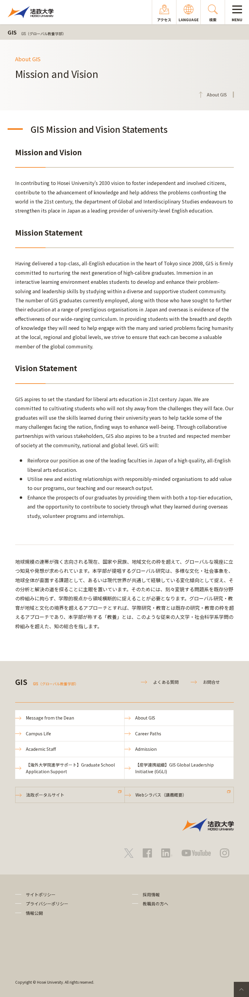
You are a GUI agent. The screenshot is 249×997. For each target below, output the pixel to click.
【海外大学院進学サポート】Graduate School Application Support (70, 768)
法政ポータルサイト (45, 795)
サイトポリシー (41, 894)
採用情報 (151, 894)
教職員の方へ (155, 904)
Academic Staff (41, 749)
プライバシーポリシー (47, 904)
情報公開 (34, 913)
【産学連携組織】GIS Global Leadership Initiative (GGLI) (174, 768)
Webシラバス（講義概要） (161, 795)
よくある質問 (166, 682)
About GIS (145, 718)
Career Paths (148, 733)
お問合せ (211, 682)
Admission (146, 749)
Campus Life (38, 733)
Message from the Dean (50, 718)
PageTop (241, 989)
